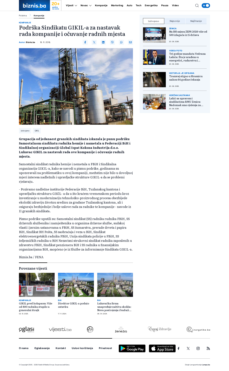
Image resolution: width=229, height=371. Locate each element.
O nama (23, 348)
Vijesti (70, 5)
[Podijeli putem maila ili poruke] (130, 42)
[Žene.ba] (121, 329)
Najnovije (175, 20)
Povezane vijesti (33, 268)
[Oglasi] (26, 329)
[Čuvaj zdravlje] (159, 329)
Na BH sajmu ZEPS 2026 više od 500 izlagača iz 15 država (188, 33)
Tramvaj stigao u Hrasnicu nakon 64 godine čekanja (186, 78)
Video (175, 5)
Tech (138, 5)
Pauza (164, 5)
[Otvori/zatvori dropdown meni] (75, 5)
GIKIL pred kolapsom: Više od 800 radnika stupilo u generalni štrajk (35, 307)
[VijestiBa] (60, 329)
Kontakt (61, 348)
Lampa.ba (206, 365)
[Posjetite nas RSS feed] (208, 348)
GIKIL (37, 131)
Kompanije (101, 5)
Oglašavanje (42, 348)
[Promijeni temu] (206, 5)
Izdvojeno (153, 21)
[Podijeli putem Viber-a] (112, 42)
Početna (23, 16)
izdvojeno (25, 131)
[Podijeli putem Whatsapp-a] (121, 42)
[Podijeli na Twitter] (94, 42)
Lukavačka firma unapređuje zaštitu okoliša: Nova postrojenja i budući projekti (114, 307)
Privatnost (105, 348)
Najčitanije (196, 20)
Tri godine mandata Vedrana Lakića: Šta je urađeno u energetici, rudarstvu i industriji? (187, 57)
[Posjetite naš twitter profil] (188, 348)
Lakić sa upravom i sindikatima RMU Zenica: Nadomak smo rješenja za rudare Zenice (185, 102)
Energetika (151, 5)
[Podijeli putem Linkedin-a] (103, 42)
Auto (129, 5)
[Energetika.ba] (198, 329)
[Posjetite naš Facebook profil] (178, 348)
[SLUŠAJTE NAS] (90, 329)
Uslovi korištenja (82, 348)
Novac (84, 5)
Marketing (117, 5)
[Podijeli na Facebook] (85, 42)
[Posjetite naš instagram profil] (198, 348)
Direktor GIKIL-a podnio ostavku (73, 305)
